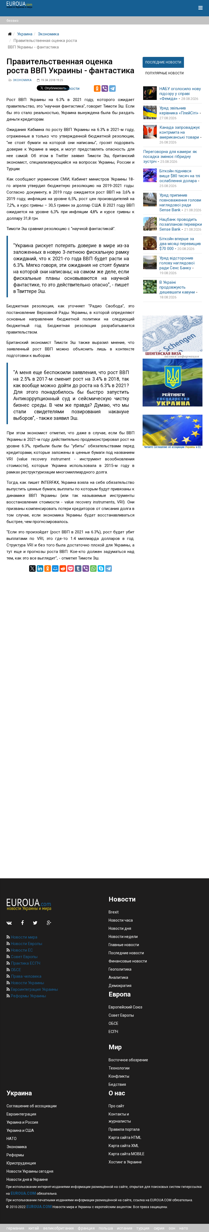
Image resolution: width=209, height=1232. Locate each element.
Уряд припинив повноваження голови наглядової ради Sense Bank (180, 202)
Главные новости (124, 945)
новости (71, 88)
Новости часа (121, 920)
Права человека (25, 976)
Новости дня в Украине (27, 1179)
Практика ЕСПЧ (25, 963)
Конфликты (119, 1076)
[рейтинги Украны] (172, 382)
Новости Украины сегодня (30, 1171)
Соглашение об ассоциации (32, 1106)
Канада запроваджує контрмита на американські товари (179, 132)
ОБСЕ (15, 969)
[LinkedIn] (40, 568)
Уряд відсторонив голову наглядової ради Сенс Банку (177, 263)
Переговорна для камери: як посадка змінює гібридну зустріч (170, 156)
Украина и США (20, 1130)
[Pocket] (70, 568)
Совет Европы (24, 956)
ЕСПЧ (113, 1031)
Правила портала (124, 1129)
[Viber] (105, 88)
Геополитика (120, 969)
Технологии (119, 1068)
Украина (24, 34)
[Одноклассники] (97, 88)
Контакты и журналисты (120, 1117)
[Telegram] (112, 88)
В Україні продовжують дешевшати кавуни (177, 287)
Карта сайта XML (124, 1146)
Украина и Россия (22, 1122)
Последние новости (126, 953)
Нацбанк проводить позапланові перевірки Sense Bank (180, 224)
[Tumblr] (78, 568)
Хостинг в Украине (125, 1162)
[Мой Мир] (55, 568)
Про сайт (116, 1106)
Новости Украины (27, 982)
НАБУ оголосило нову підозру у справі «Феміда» (180, 93)
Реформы (15, 1155)
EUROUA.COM (23, 1193)
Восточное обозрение (128, 1060)
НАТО (12, 1138)
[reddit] (63, 568)
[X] (32, 568)
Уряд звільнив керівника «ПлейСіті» (178, 110)
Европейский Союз (125, 1007)
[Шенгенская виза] (172, 337)
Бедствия (117, 1084)
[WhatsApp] (93, 568)
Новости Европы (26, 943)
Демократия (120, 985)
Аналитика (118, 977)
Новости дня (120, 928)
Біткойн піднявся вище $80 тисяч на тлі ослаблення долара (179, 176)
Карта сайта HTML (125, 1137)
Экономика (48, 34)
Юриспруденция (21, 1163)
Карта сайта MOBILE (127, 1154)
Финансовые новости (128, 961)
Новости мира (23, 937)
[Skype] (101, 568)
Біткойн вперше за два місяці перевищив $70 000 (180, 243)
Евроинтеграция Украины (34, 989)
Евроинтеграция (21, 1114)
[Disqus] (70, 640)
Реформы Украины (28, 995)
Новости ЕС (21, 950)
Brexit (114, 912)
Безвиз (13, 21)
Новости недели (123, 936)
